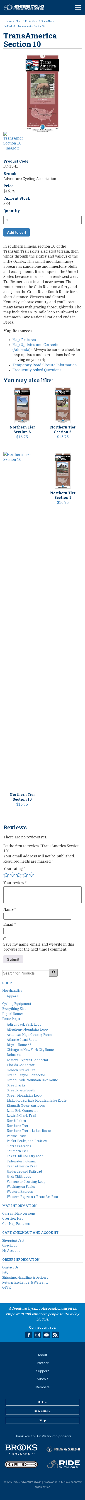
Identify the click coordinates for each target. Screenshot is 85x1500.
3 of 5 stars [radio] (19, 875)
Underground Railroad (24, 1171)
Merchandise (12, 991)
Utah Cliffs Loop (19, 1176)
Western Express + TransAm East (32, 1197)
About (42, 1355)
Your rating (14, 868)
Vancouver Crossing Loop (26, 1182)
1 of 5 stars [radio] (6, 875)
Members (42, 1387)
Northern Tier (18, 1126)
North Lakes (16, 1121)
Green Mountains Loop (24, 1095)
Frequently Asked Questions (36, 370)
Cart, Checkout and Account (30, 1232)
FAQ (5, 1272)
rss (55, 1335)
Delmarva (14, 1055)
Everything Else (14, 1009)
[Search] (53, 972)
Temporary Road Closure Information (44, 365)
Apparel (13, 996)
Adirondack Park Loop (24, 1024)
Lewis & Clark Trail (21, 1116)
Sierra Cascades (19, 1146)
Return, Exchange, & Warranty (25, 1282)
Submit (42, 1379)
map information (19, 1206)
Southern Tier (17, 1151)
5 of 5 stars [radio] (31, 875)
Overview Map (13, 1218)
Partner (43, 1363)
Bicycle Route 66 (19, 1045)
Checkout (9, 1245)
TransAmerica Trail (22, 1166)
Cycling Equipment (16, 1004)
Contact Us (10, 1267)
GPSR (6, 1287)
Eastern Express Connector (28, 1060)
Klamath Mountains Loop (26, 1105)
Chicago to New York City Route (30, 1050)
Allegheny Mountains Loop (27, 1029)
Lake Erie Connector (22, 1111)
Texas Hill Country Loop (25, 1156)
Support (42, 1371)
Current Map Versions (19, 1213)
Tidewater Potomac (21, 1161)
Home (9, 21)
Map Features (24, 339)
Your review (15, 882)
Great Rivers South (21, 1090)
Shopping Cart (13, 1240)
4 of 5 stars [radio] (25, 875)
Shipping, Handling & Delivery (25, 1277)
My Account (11, 1251)
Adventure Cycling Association (26, 7)
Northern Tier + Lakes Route (29, 1131)
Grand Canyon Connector (26, 1075)
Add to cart (16, 232)
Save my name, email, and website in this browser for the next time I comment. (38, 946)
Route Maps (31, 21)
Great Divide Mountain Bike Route (32, 1080)
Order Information (21, 1259)
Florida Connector (21, 1065)
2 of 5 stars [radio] (12, 875)
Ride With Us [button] (42, 1411)
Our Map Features (16, 1224)
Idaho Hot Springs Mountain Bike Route (37, 1100)
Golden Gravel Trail (22, 1070)
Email (9, 924)
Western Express (20, 1192)
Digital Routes (13, 1014)
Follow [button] (42, 1402)
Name (9, 909)
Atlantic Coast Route (22, 1040)
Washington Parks (21, 1187)
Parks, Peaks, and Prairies (27, 1141)
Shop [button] (42, 1420)
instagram (37, 1335)
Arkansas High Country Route (29, 1035)
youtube (46, 1335)
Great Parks (16, 1085)
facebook (28, 1335)
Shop (18, 21)
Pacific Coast (16, 1136)
